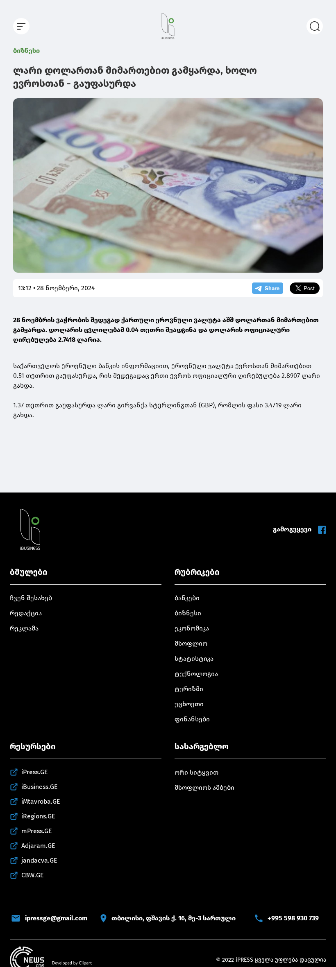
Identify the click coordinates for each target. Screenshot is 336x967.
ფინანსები (192, 719)
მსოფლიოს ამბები (204, 787)
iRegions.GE (38, 816)
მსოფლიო (191, 643)
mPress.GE (36, 831)
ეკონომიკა (192, 628)
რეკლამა (24, 628)
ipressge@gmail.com (56, 918)
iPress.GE (34, 772)
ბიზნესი (26, 50)
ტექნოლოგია (196, 674)
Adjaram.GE (38, 846)
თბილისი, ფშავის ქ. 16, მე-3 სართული (173, 918)
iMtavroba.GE (40, 801)
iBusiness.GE (39, 787)
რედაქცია (26, 613)
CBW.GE (32, 875)
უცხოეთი (189, 704)
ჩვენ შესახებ (31, 598)
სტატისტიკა (194, 658)
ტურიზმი (189, 689)
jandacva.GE (39, 860)
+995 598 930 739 (293, 918)
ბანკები (187, 598)
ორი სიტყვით (196, 772)
